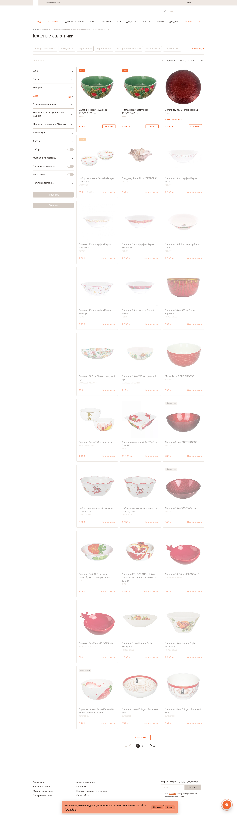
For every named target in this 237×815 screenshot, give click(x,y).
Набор (36, 149)
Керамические (104, 48)
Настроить (157, 807)
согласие (172, 794)
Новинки (188, 22)
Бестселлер (39, 174)
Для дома (174, 22)
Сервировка (54, 22)
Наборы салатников (45, 48)
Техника (160, 22)
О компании (39, 782)
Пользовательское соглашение (92, 791)
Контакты (81, 786)
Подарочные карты (43, 795)
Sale (200, 22)
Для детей (131, 22)
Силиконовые (172, 48)
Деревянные (85, 48)
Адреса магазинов (53, 3)
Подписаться (193, 787)
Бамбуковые (66, 48)
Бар (119, 22)
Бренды (38, 22)
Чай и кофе (107, 22)
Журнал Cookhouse (43, 791)
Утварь (93, 22)
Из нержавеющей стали (129, 48)
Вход (189, 3)
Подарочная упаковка (44, 166)
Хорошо (170, 807)
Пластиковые (153, 48)
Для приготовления (74, 22)
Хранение (145, 22)
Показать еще (140, 737)
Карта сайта (82, 795)
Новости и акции (41, 786)
